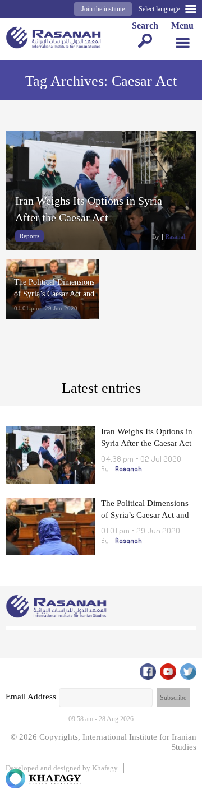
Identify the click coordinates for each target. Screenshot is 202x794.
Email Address (31, 696)
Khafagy (105, 768)
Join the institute (103, 9)
